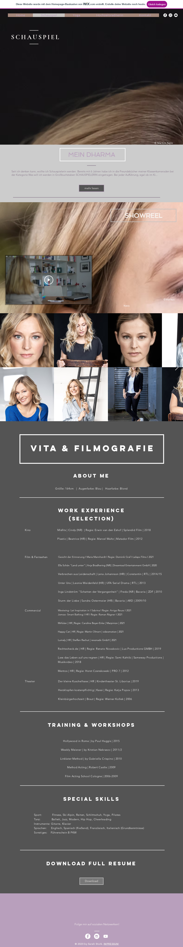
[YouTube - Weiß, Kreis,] (176, 15)
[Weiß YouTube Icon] (105, 936)
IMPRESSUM (111, 944)
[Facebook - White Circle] (87, 936)
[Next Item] (177, 367)
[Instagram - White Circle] (96, 936)
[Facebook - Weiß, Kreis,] (165, 15)
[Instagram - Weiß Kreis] (170, 15)
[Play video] (48, 280)
